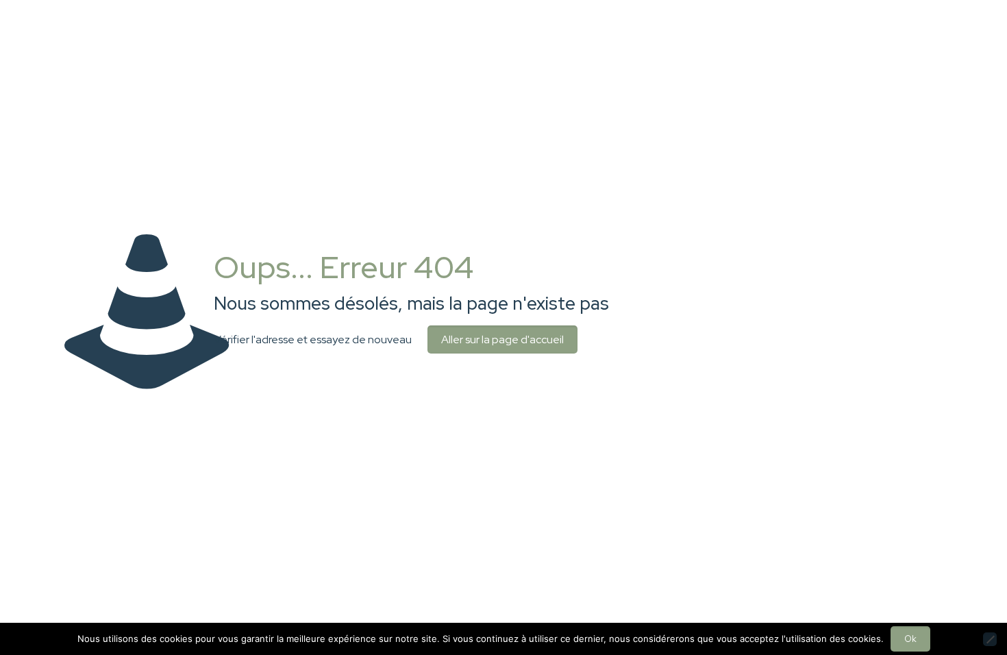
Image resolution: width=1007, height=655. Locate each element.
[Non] (990, 639)
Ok (910, 639)
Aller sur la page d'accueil (502, 339)
